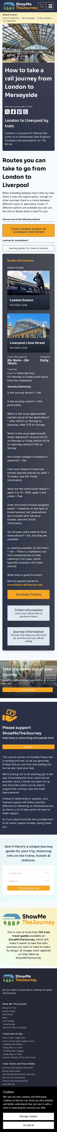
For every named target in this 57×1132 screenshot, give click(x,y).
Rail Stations (7, 1014)
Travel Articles (8, 1024)
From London (44, 18)
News (4, 1017)
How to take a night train (13, 1037)
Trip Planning (8, 1021)
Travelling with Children (12, 1044)
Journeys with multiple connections (17, 1067)
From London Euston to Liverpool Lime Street (28, 230)
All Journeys (28, 18)
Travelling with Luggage (13, 1051)
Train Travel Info (10, 18)
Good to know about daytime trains (18, 1041)
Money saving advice (11, 1071)
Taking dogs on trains (12, 1054)
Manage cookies (28, 1116)
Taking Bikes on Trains (12, 1047)
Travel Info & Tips (12, 1033)
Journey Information (28, 636)
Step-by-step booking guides (15, 1080)
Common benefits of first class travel (18, 1057)
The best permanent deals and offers (18, 1074)
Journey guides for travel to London (28, 248)
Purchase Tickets (28, 594)
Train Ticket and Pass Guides (18, 1063)
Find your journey (28, 888)
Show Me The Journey (14, 1004)
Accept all (28, 1125)
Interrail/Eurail (8, 1084)
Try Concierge (27, 689)
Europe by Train (9, 1008)
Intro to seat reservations (13, 1077)
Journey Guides (9, 1011)
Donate (29, 746)
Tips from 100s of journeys (14, 1027)
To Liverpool (9, 21)
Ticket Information (28, 613)
